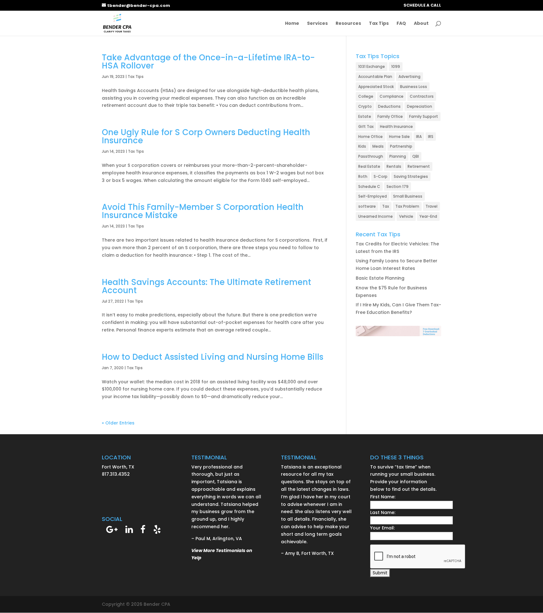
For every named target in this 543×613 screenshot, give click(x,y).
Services (317, 23)
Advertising (409, 76)
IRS (430, 136)
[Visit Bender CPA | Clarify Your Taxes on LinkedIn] (129, 531)
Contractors (422, 96)
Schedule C (369, 186)
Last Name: (382, 512)
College (365, 96)
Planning (397, 156)
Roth (362, 176)
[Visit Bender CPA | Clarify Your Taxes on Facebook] (142, 531)
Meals (378, 146)
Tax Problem (407, 206)
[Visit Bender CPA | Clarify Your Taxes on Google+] (112, 531)
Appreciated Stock (376, 86)
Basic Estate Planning (380, 278)
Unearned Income (375, 216)
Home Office (370, 136)
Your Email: (382, 528)
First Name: (382, 497)
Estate (364, 116)
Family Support (423, 116)
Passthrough (370, 156)
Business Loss (413, 86)
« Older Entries (118, 423)
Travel (431, 206)
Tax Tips (379, 23)
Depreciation (419, 106)
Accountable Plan (375, 76)
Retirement (419, 166)
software (367, 206)
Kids (362, 146)
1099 (395, 66)
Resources (348, 23)
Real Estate (369, 166)
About (421, 23)
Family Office (390, 116)
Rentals (394, 166)
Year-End (428, 216)
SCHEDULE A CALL (422, 5)
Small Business (407, 196)
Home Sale (399, 136)
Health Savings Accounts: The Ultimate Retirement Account (206, 286)
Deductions (389, 106)
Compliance (391, 96)
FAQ (401, 23)
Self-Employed (372, 196)
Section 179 (398, 186)
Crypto (365, 106)
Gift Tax (366, 126)
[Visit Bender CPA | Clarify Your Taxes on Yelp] (157, 531)
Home (292, 23)
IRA (419, 136)
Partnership (401, 146)
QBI (415, 156)
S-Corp (380, 176)
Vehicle (406, 216)
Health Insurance (396, 126)
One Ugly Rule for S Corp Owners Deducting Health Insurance (206, 136)
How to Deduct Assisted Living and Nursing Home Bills (212, 357)
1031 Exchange (371, 66)
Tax (385, 206)
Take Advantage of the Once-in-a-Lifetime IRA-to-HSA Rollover (208, 61)
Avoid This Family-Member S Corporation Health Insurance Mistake (203, 211)
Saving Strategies (411, 176)
